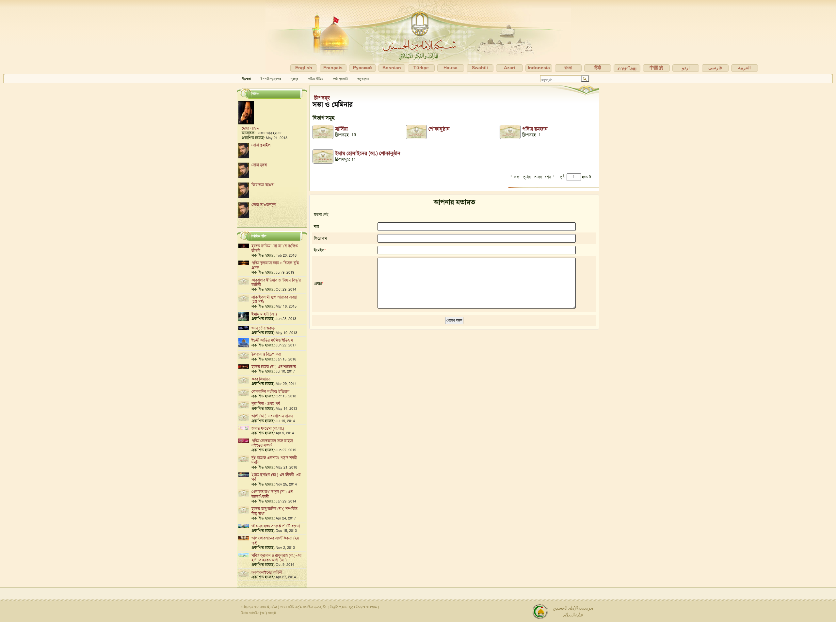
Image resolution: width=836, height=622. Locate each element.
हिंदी (597, 67)
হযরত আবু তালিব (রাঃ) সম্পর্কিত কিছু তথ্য (274, 511)
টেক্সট (318, 283)
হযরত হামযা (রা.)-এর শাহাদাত (273, 366)
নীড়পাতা (246, 79)
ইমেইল (319, 250)
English (303, 67)
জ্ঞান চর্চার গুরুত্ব (263, 328)
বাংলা (568, 67)
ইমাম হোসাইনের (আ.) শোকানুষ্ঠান (367, 153)
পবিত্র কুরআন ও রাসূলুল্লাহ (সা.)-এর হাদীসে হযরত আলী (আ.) (276, 558)
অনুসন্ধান (363, 79)
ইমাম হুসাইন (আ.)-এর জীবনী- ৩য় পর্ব (275, 477)
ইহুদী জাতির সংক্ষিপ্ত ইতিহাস (272, 340)
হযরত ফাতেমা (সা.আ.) (267, 428)
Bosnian (391, 67)
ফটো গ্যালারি (340, 79)
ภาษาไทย (627, 68)
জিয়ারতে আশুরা (262, 184)
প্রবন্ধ (294, 79)
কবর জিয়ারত (260, 379)
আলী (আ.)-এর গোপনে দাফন (272, 416)
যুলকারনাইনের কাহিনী (266, 572)
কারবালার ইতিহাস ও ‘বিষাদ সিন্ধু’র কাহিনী (276, 282)
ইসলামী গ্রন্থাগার (271, 79)
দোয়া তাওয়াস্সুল (263, 204)
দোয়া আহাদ (250, 128)
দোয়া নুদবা (259, 164)
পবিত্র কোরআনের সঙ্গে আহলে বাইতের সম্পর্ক (272, 443)
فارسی (715, 67)
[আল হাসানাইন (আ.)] (418, 37)
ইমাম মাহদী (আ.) (264, 314)
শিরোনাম (320, 238)
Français (333, 67)
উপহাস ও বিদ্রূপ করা (266, 354)
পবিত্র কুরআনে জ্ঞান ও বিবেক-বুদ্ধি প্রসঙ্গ (275, 265)
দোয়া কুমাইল (260, 145)
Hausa (450, 67)
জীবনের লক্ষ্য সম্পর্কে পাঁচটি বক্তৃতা (275, 526)
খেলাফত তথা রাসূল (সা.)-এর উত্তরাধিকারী (272, 494)
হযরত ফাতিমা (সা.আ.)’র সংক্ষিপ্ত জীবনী (274, 248)
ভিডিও (255, 93)
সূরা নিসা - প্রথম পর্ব (265, 403)
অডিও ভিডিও (315, 79)
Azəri (509, 67)
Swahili (480, 67)
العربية (744, 67)
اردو (686, 67)
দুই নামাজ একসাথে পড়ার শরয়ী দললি (274, 460)
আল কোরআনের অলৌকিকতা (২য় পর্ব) (275, 540)
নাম (316, 226)
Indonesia (539, 67)
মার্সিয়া (341, 128)
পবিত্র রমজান (535, 128)
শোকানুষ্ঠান (439, 128)
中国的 (656, 67)
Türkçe (421, 67)
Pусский (362, 67)
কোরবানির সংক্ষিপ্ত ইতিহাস (270, 391)
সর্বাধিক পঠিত (258, 236)
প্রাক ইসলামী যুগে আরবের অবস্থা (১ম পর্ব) (274, 299)
